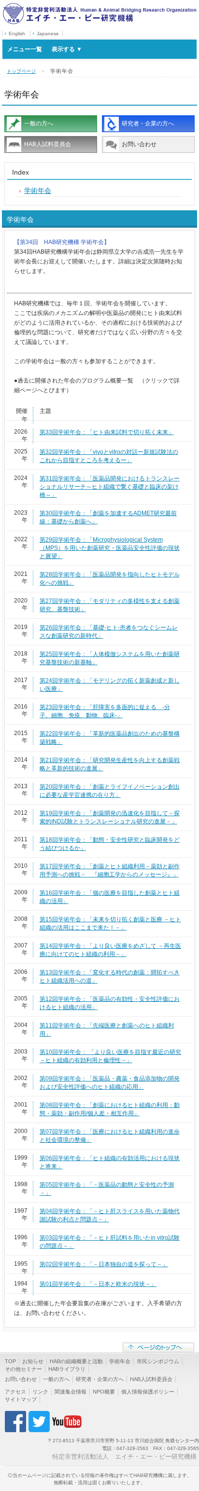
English (17, 33)
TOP (10, 1361)
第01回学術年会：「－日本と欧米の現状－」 (98, 1284)
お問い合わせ (139, 144)
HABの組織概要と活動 (76, 1361)
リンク (40, 1392)
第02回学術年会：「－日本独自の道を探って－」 (104, 1264)
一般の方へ (38, 123)
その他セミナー (23, 1369)
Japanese (48, 33)
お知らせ (32, 1361)
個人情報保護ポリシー (147, 1392)
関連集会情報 (70, 1392)
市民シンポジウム (158, 1361)
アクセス (15, 1392)
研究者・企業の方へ (148, 123)
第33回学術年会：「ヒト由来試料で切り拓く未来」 (107, 432)
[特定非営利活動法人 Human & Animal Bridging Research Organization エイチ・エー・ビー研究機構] (99, 6)
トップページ (21, 71)
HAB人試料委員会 (47, 144)
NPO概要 (104, 1392)
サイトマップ (21, 1399)
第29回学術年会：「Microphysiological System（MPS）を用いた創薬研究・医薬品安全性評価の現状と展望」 (110, 548)
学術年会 (37, 190)
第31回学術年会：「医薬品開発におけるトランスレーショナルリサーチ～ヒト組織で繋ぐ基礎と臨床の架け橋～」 (110, 486)
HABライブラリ (66, 1369)
